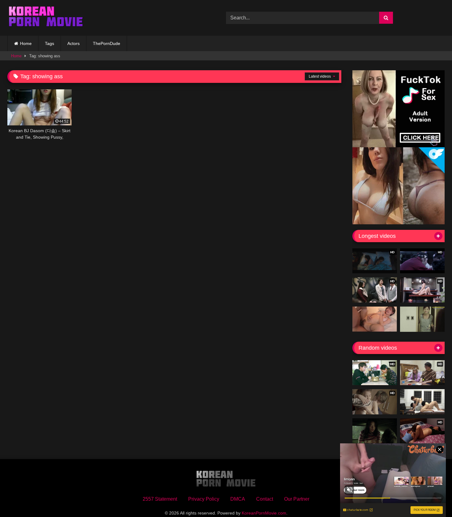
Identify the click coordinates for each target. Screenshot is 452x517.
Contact (264, 499)
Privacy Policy (203, 499)
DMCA (237, 499)
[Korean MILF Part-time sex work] (422, 319)
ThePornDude (106, 43)
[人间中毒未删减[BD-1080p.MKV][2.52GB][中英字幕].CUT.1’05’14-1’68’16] (374, 431)
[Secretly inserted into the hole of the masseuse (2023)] (422, 401)
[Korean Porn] (45, 18)
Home (26, 43)
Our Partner (296, 499)
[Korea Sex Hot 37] (374, 319)
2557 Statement (160, 499)
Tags (49, 43)
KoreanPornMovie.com (264, 513)
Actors (73, 43)
